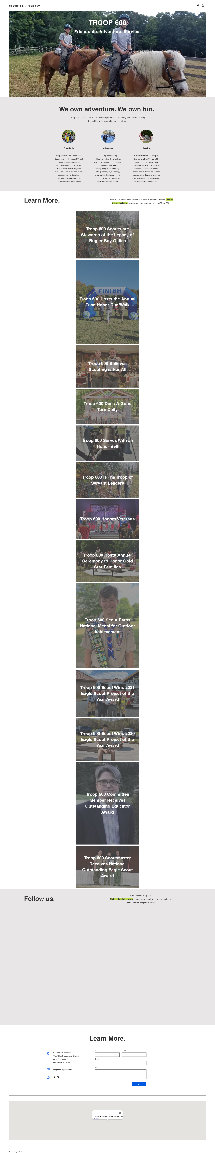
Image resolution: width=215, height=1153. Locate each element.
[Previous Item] (13, 54)
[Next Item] (202, 54)
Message (98, 1067)
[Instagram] (202, 5)
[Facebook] (198, 5)
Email (97, 1059)
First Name (99, 1051)
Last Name (126, 1051)
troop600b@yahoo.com (62, 1069)
